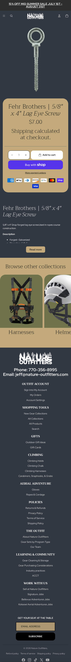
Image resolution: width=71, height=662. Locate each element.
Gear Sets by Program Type (35, 541)
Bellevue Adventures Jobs (36, 599)
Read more (35, 249)
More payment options (35, 172)
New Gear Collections (35, 413)
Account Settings (35, 400)
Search (35, 428)
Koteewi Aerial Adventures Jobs (35, 604)
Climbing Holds (36, 460)
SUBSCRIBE (35, 636)
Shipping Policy (36, 523)
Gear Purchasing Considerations (35, 565)
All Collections (35, 418)
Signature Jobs (36, 594)
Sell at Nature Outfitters (35, 589)
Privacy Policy (35, 513)
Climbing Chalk (36, 465)
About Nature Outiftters (35, 536)
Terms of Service (35, 518)
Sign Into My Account (35, 389)
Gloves (35, 489)
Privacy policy (59, 653)
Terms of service (28, 653)
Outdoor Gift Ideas (35, 442)
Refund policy (12, 653)
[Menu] (4, 16)
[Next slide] (64, 308)
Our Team (35, 546)
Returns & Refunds (35, 508)
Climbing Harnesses (35, 471)
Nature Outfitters (39, 648)
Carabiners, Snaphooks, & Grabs (35, 476)
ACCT (35, 575)
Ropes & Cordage (35, 494)
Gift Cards (35, 447)
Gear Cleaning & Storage (35, 560)
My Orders (35, 394)
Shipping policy (44, 653)
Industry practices (35, 570)
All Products (35, 423)
